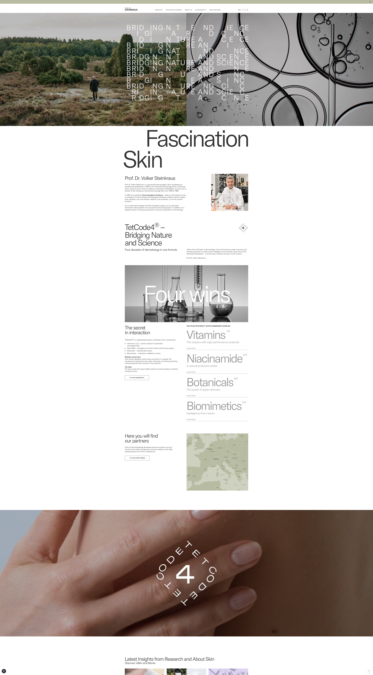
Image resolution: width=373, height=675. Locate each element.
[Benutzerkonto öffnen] (245, 10)
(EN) (239, 10)
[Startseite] (131, 9)
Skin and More (214, 10)
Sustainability (200, 10)
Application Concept (174, 10)
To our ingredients (137, 388)
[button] (4, 671)
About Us (188, 10)
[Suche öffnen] (243, 10)
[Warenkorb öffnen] (247, 10)
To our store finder (137, 469)
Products (159, 10)
